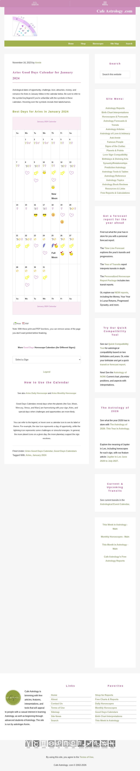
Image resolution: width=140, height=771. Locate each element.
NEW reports (121, 292)
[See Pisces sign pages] (111, 749)
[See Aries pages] (28, 749)
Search (54, 720)
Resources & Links (115, 189)
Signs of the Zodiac (115, 146)
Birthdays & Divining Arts (115, 159)
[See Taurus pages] (36, 749)
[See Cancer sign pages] (51, 749)
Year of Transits (112, 264)
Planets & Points (115, 150)
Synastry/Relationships (115, 163)
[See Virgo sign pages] (66, 749)
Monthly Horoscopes (106, 708)
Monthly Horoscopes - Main (115, 537)
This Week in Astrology (107, 720)
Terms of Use (58, 708)
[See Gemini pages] (43, 749)
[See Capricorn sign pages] (96, 749)
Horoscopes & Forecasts (115, 117)
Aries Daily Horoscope (36, 393)
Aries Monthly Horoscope (64, 393)
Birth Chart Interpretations (115, 112)
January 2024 (39, 455)
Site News (56, 716)
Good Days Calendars (65, 451)
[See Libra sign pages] (73, 749)
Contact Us (57, 703)
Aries (28, 455)
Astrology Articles (115, 129)
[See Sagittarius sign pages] (89, 749)
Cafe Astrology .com (33, 25)
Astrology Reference (115, 176)
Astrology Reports (115, 108)
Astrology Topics (115, 180)
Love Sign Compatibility (115, 155)
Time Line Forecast (114, 248)
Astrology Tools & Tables (115, 172)
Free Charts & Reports (106, 699)
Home (54, 695)
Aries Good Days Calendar (39, 451)
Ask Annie (115, 138)
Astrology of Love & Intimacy (115, 133)
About (54, 699)
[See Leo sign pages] (58, 749)
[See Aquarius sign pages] (104, 749)
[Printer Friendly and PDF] (21, 325)
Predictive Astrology (115, 167)
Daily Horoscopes (104, 703)
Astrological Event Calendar (114, 504)
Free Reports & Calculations (115, 193)
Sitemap (55, 712)
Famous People (115, 142)
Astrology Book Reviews (115, 184)
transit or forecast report (112, 364)
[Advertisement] (115, 620)
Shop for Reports (104, 695)
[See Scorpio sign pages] (80, 749)
